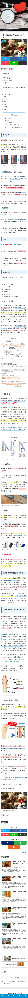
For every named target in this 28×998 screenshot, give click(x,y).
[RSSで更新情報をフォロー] (14, 847)
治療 (7, 120)
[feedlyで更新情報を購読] (20, 843)
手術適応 (8, 118)
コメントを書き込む (14, 977)
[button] (25, 475)
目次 (12, 115)
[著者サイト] (7, 843)
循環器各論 (5, 822)
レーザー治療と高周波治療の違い (14, 127)
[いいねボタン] (3, 815)
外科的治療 (9, 122)
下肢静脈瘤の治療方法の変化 (13, 125)
